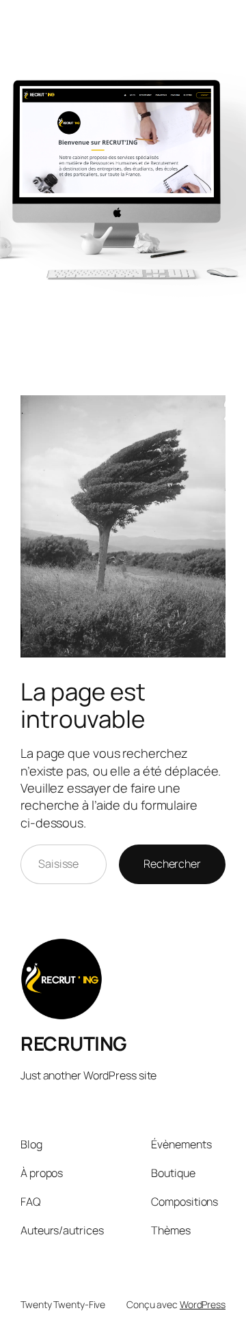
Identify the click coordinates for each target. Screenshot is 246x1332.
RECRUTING (73, 1043)
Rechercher (172, 863)
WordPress (203, 1304)
